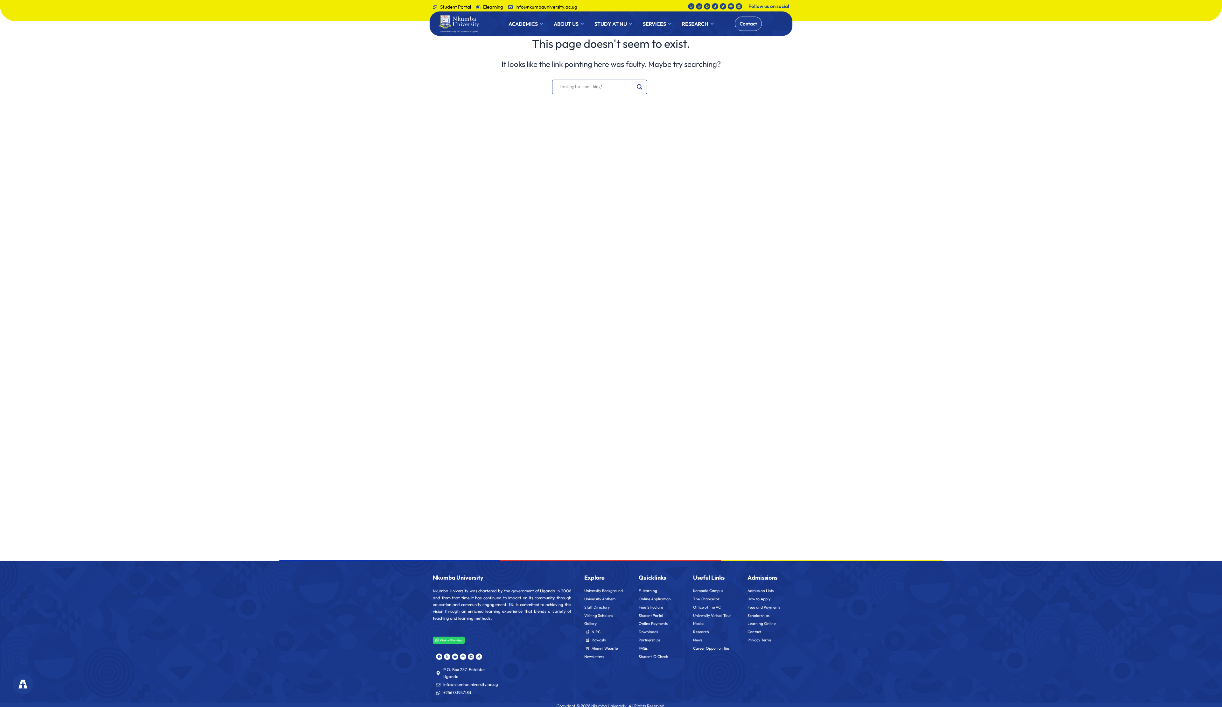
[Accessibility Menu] (22, 684)
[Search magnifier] (639, 86)
